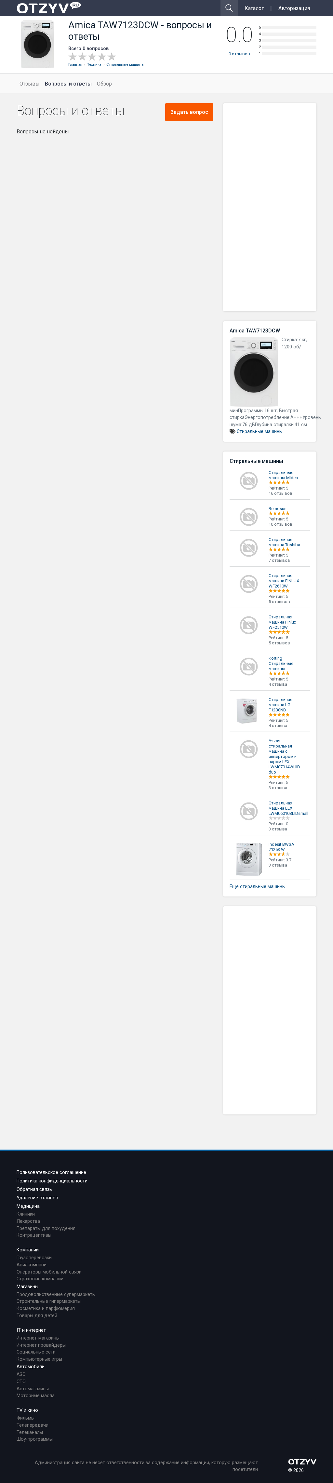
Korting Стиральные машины (281, 663)
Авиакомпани (32, 1265)
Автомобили (31, 1366)
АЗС (21, 1374)
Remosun (277, 508)
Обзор (104, 84)
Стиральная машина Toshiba (284, 542)
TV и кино (27, 1410)
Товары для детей (37, 1315)
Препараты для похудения (46, 1228)
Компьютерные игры (39, 1359)
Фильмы (25, 1418)
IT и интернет (31, 1330)
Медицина (28, 1206)
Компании (28, 1250)
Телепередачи (32, 1425)
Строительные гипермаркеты (49, 1301)
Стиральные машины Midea (283, 475)
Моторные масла (36, 1395)
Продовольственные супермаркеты (56, 1294)
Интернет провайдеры (41, 1345)
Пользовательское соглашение (51, 1172)
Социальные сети (36, 1352)
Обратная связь (34, 1189)
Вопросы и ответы (68, 84)
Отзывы (30, 84)
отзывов (239, 53)
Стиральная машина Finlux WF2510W (282, 622)
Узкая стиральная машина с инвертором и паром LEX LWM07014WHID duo (284, 756)
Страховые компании (40, 1279)
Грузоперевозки (34, 1258)
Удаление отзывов (37, 1198)
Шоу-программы (35, 1439)
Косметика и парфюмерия (46, 1308)
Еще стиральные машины (258, 886)
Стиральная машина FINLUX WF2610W (284, 580)
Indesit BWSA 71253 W (281, 847)
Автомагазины (33, 1389)
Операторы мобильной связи (49, 1272)
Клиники (26, 1214)
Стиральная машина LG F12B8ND (280, 704)
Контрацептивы (34, 1235)
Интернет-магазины (38, 1338)
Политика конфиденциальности (52, 1181)
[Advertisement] (270, 207)
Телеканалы (30, 1432)
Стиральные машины (260, 431)
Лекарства (28, 1221)
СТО (21, 1381)
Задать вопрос (189, 112)
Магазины (27, 1286)
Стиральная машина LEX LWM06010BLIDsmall (288, 808)
